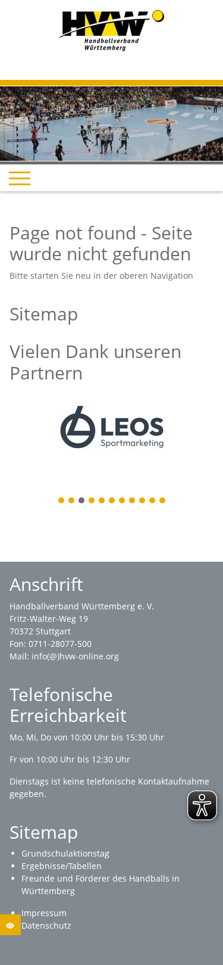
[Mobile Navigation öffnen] (19, 178)
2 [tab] (72, 501)
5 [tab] (102, 501)
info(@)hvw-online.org (75, 656)
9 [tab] (142, 501)
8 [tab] (132, 501)
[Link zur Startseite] (111, 29)
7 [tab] (122, 501)
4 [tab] (92, 501)
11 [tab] (163, 501)
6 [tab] (112, 501)
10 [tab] (152, 501)
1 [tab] (61, 501)
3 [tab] (82, 501)
